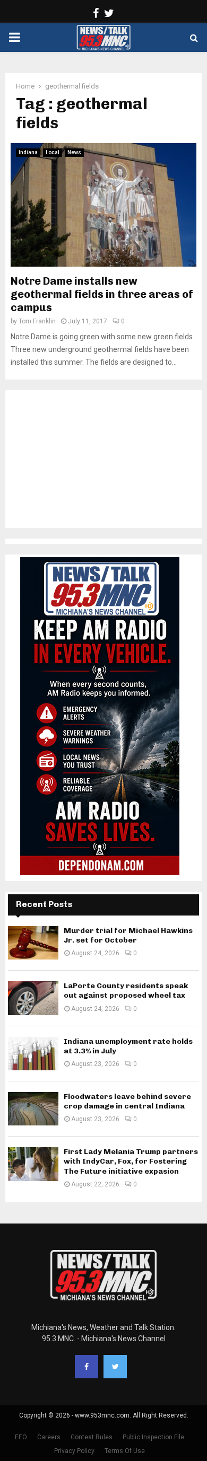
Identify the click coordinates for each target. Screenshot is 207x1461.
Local (52, 152)
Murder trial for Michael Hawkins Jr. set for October (128, 935)
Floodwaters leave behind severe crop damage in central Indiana (127, 1101)
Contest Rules (92, 1437)
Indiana (28, 152)
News (74, 152)
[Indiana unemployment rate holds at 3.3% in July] (33, 1053)
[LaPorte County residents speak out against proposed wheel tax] (33, 998)
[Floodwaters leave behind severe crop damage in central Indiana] (33, 1108)
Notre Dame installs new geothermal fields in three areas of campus (102, 294)
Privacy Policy (74, 1451)
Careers (49, 1437)
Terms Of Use (125, 1451)
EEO (21, 1437)
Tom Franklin (37, 321)
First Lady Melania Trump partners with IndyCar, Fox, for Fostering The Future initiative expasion (131, 1161)
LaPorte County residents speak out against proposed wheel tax (126, 990)
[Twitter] (115, 1366)
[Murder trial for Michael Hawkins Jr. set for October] (33, 943)
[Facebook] (86, 1366)
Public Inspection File (153, 1437)
